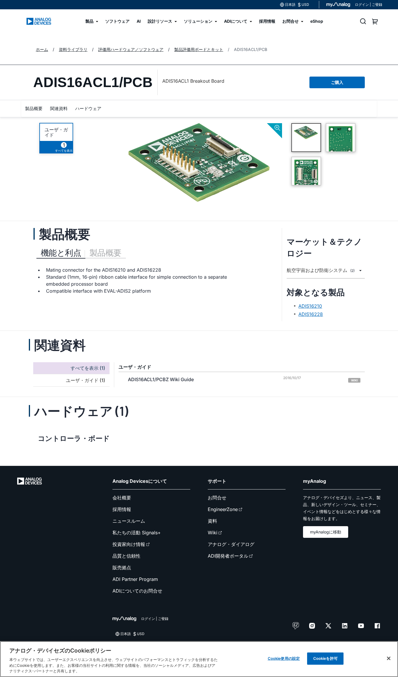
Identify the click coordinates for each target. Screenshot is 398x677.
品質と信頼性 (126, 556)
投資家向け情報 (128, 544)
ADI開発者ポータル (228, 556)
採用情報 (121, 509)
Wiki (212, 532)
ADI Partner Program (135, 579)
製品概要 (34, 108)
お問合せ (217, 498)
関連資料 (59, 108)
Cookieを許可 (325, 658)
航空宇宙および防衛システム (321, 270)
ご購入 (337, 82)
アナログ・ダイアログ (231, 544)
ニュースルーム (128, 521)
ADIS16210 (310, 306)
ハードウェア (88, 108)
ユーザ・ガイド (56, 132)
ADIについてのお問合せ (137, 591)
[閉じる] (388, 658)
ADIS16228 (310, 314)
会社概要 (121, 498)
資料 (212, 521)
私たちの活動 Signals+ (136, 532)
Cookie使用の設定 (284, 658)
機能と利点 (61, 253)
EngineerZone (223, 509)
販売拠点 (121, 567)
